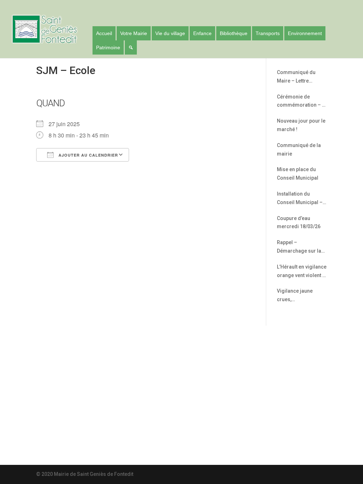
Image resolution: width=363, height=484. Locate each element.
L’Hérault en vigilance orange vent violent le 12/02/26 (301, 272)
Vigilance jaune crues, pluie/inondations (297, 296)
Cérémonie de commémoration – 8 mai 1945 (301, 102)
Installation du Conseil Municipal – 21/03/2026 (300, 199)
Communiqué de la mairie (299, 149)
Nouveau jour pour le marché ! (301, 125)
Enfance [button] (202, 33)
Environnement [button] (305, 33)
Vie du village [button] (170, 33)
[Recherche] (131, 47)
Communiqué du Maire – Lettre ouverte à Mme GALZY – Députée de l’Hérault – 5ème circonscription (300, 77)
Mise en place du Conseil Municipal (297, 174)
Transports (268, 33)
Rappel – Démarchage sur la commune (299, 247)
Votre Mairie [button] (133, 33)
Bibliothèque (233, 33)
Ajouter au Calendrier (87, 155)
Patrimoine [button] (108, 47)
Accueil (104, 33)
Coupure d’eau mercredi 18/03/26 (298, 222)
